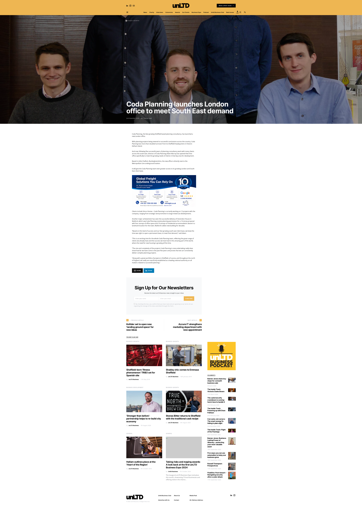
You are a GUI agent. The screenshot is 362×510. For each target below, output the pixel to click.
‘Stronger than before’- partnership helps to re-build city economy (143, 418)
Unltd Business (173, 471)
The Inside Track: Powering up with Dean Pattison (216, 410)
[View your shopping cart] (240, 12)
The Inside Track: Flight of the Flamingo (216, 431)
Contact (176, 500)
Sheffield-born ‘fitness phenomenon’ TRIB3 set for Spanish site (140, 372)
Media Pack (193, 495)
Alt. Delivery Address (196, 500)
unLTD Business (134, 379)
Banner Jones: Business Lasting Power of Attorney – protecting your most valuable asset (216, 442)
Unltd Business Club (164, 495)
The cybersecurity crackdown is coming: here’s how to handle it (216, 400)
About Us (177, 495)
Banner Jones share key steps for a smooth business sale (216, 381)
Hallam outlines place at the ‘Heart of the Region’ (140, 463)
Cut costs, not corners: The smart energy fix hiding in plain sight (216, 421)
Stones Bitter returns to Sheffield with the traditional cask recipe (183, 417)
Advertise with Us (163, 500)
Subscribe (189, 298)
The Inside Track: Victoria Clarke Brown (215, 390)
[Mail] (134, 6)
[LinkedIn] (127, 6)
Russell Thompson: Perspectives (214, 465)
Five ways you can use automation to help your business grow (216, 455)
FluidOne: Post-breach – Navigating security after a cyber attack (216, 475)
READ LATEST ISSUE (225, 6)
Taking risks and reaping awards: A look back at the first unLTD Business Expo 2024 (183, 464)
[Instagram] (130, 6)
